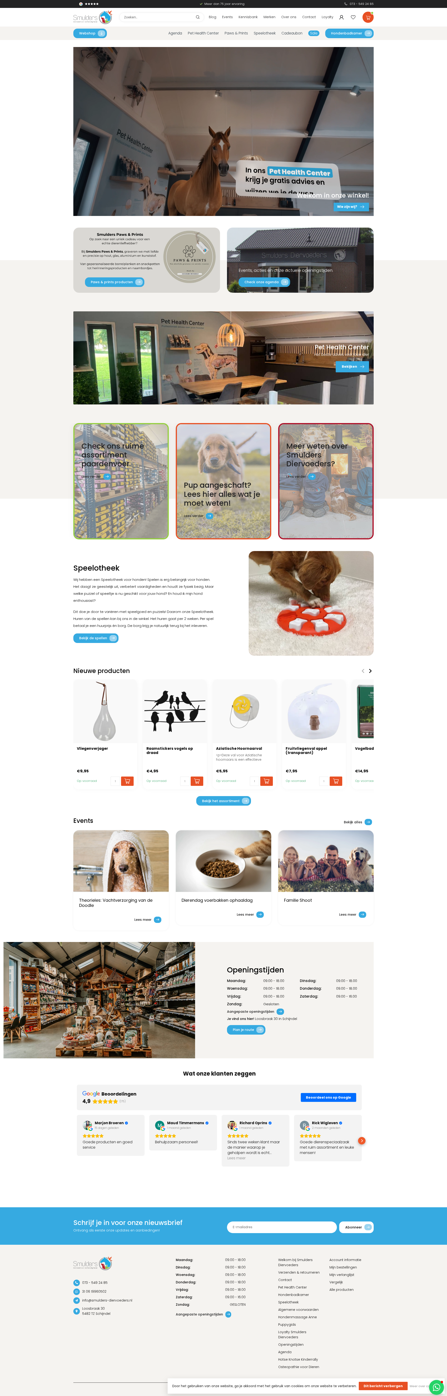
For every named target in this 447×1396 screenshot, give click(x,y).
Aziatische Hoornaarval (239, 749)
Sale (314, 33)
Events (227, 17)
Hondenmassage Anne (297, 1317)
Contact (309, 17)
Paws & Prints (236, 33)
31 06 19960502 (94, 1291)
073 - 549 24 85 (362, 4)
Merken (269, 17)
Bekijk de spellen (93, 638)
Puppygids (287, 1324)
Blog (212, 17)
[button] (77, 1140)
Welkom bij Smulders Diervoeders (295, 1262)
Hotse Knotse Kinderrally (298, 1359)
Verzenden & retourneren (299, 1272)
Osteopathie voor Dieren (298, 1367)
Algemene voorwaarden (298, 1309)
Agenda (175, 33)
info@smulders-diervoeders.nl (107, 1300)
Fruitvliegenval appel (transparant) (306, 751)
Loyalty (327, 17)
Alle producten (341, 1289)
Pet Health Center (203, 33)
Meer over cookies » (425, 1386)
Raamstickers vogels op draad (169, 751)
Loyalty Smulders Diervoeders (292, 1334)
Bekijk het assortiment (221, 801)
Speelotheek (265, 33)
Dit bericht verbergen (383, 1386)
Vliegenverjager (92, 749)
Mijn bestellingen (343, 1267)
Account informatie (345, 1260)
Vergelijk (336, 1282)
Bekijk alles (353, 822)
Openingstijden (291, 1344)
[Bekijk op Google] (87, 1125)
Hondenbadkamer (346, 33)
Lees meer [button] (236, 1158)
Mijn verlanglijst (341, 1274)
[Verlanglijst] (353, 17)
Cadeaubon (291, 33)
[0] (368, 16)
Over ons (288, 17)
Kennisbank (248, 17)
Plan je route (243, 1029)
